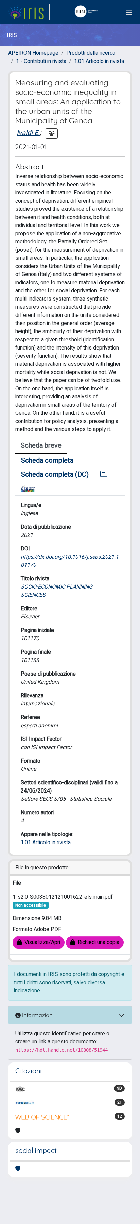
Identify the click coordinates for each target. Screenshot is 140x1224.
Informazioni (37, 1015)
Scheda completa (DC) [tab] (55, 474)
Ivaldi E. (28, 133)
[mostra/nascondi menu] (129, 12)
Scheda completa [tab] (47, 460)
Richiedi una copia (97, 942)
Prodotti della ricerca (90, 53)
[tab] (103, 475)
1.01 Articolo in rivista (99, 61)
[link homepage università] (87, 12)
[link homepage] (29, 12)
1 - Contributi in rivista (41, 61)
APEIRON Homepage (33, 53)
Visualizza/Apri (41, 942)
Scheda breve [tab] (41, 446)
